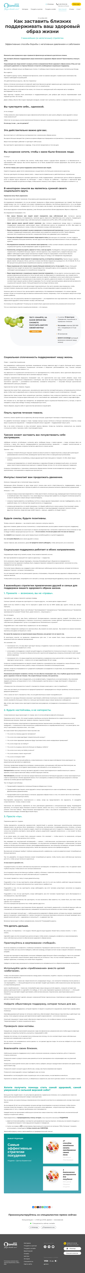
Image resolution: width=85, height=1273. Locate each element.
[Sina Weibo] (49, 1207)
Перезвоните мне (49, 1227)
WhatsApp (50, 4)
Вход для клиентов (72, 1253)
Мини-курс (76, 4)
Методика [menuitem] (27, 1243)
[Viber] (40, 1207)
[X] (38, 1207)
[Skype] (45, 1207)
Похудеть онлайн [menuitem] (30, 1248)
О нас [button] (78, 9)
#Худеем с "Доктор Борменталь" (20, 1161)
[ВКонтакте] (33, 1207)
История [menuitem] (27, 1259)
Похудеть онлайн (50, 9)
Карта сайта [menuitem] (28, 1264)
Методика (25, 9)
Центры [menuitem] (26, 1256)
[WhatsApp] (42, 1207)
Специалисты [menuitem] (28, 1261)
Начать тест (35, 331)
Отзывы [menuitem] (26, 1253)
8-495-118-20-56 (63, 5)
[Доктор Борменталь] (11, 7)
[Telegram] (47, 1207)
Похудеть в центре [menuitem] (30, 1246)
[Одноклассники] (36, 1207)
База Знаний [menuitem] (28, 1251)
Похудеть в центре (36, 9)
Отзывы (71, 9)
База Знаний (62, 9)
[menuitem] (25, 9)
